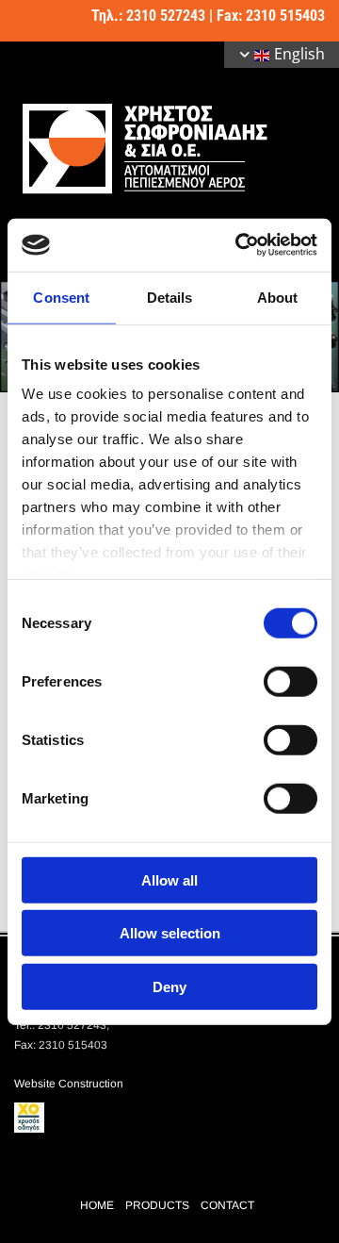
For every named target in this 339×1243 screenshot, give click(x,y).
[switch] (290, 681)
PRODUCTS (157, 1205)
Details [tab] (170, 297)
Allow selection (170, 933)
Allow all (169, 879)
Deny (169, 986)
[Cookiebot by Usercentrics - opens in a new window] (239, 245)
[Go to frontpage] (169, 148)
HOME (97, 1205)
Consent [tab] (61, 297)
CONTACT (227, 1205)
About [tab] (278, 297)
